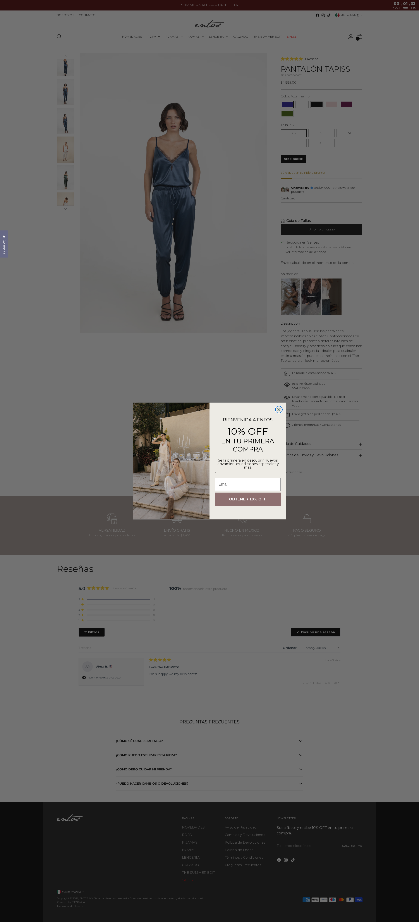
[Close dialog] (278, 409)
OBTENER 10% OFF (247, 499)
